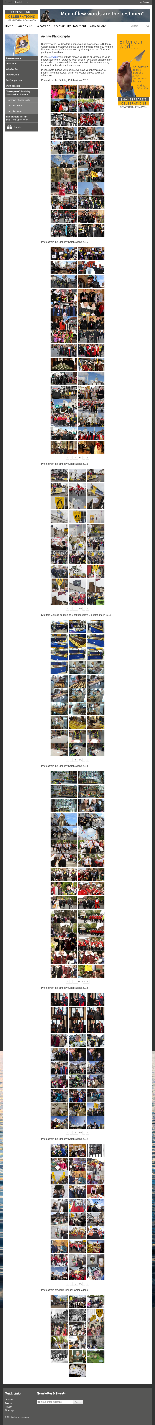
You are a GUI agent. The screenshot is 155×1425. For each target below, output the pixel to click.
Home (9, 26)
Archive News (15, 111)
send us (53, 57)
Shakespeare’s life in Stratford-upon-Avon (17, 118)
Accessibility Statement (70, 26)
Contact (9, 1399)
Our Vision (11, 63)
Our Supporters (14, 80)
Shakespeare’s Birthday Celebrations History (18, 93)
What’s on (43, 26)
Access (8, 1403)
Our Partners (12, 74)
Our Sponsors (13, 85)
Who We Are (98, 26)
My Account (145, 2)
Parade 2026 (24, 26)
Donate (18, 126)
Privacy (8, 1406)
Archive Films (15, 105)
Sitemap (9, 1410)
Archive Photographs (19, 99)
